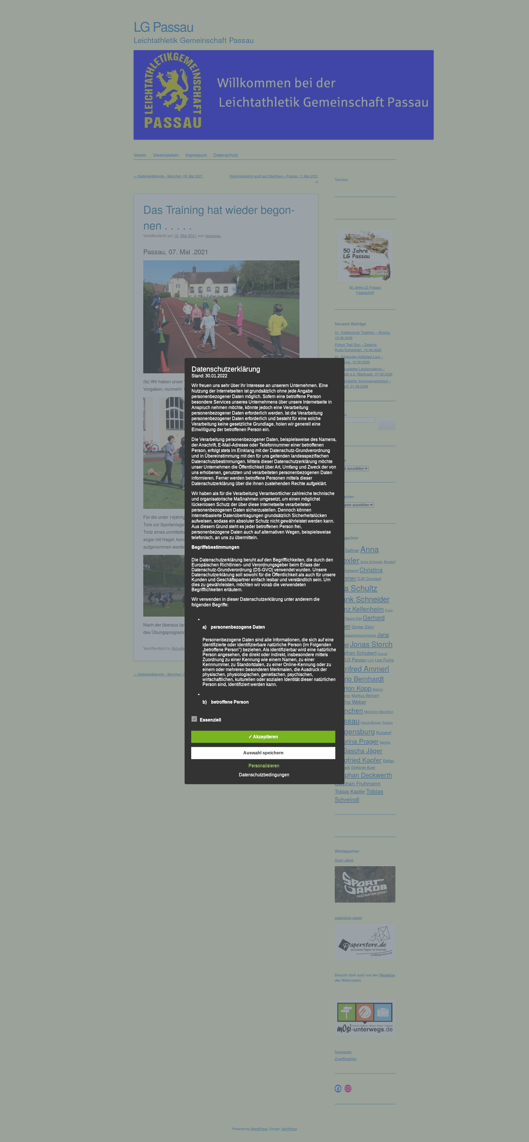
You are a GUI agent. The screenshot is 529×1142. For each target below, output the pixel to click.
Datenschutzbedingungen (264, 774)
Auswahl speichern (263, 752)
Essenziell (210, 719)
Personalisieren (264, 765)
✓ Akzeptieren (263, 736)
